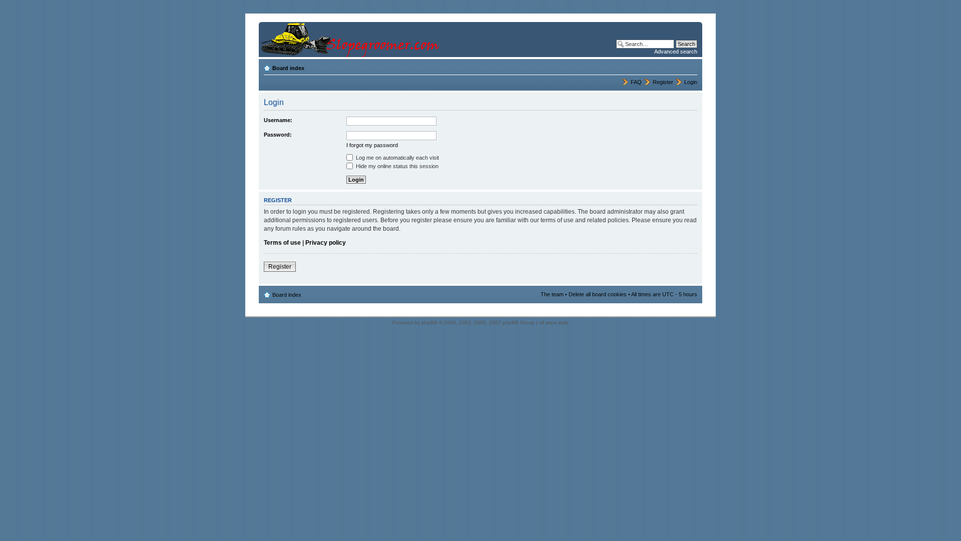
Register (663, 82)
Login (690, 82)
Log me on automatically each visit (396, 158)
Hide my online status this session (396, 166)
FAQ (636, 82)
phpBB (429, 322)
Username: (278, 120)
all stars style (554, 322)
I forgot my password (372, 145)
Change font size (690, 66)
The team (552, 294)
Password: (278, 135)
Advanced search (675, 52)
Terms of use (282, 242)
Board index (288, 68)
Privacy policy (325, 242)
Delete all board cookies (598, 294)
